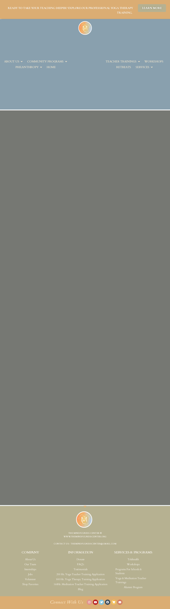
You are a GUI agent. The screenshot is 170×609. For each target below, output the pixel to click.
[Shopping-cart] (113, 602)
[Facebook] (107, 602)
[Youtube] (95, 602)
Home (51, 67)
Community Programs (45, 61)
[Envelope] (120, 602)
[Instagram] (89, 602)
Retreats (123, 67)
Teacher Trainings (121, 61)
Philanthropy (27, 67)
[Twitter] (101, 602)
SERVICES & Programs (133, 552)
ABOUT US (11, 61)
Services (142, 67)
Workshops (153, 61)
